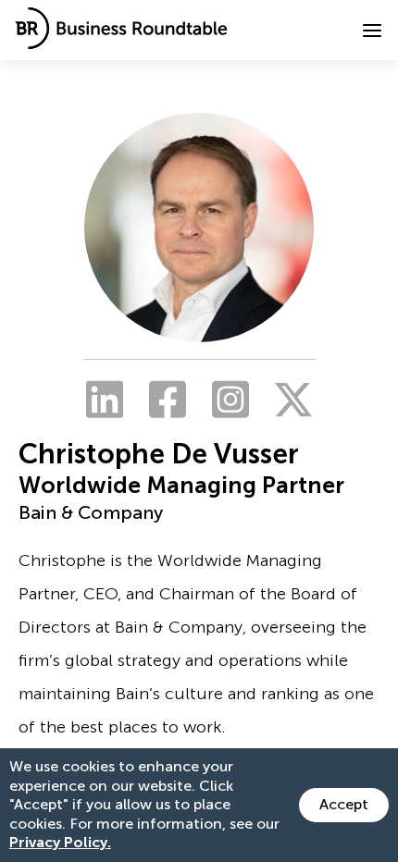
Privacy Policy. (60, 842)
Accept (343, 804)
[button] (372, 30)
